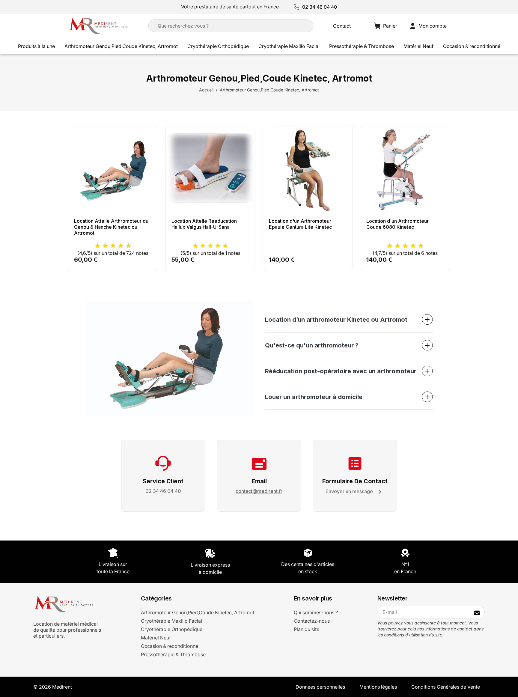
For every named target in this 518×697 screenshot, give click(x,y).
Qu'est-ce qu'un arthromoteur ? (312, 345)
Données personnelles (320, 687)
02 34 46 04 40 (319, 7)
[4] (218, 246)
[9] (126, 246)
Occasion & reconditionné (471, 46)
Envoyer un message (349, 491)
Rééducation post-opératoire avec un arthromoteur (340, 371)
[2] (203, 246)
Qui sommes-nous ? (316, 612)
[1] (94, 246)
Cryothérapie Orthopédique (218, 46)
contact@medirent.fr (259, 491)
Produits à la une (36, 46)
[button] (428, 25)
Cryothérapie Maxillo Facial (289, 46)
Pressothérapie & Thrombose (361, 46)
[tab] (349, 319)
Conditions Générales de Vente (445, 687)
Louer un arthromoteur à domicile (313, 397)
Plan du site (306, 629)
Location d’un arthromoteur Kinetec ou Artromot (336, 319)
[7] (118, 246)
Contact (342, 26)
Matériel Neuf (418, 46)
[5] (110, 246)
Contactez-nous (312, 621)
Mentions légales (378, 687)
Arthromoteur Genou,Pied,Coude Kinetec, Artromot (121, 46)
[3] (102, 246)
